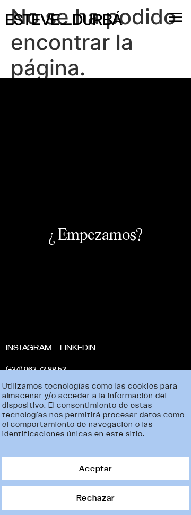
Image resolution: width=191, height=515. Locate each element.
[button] (176, 17)
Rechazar (95, 498)
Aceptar (95, 469)
